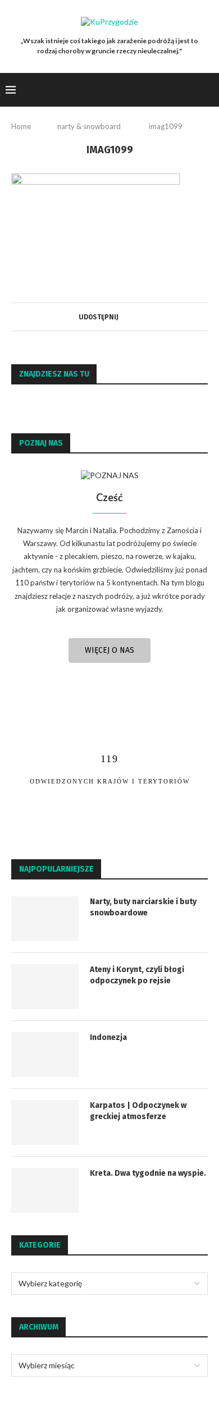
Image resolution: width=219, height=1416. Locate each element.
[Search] (207, 90)
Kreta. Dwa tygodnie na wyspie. (148, 1173)
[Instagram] (179, 90)
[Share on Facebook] (123, 317)
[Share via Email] (133, 317)
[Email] (191, 90)
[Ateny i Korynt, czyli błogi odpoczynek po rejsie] (45, 986)
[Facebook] (167, 90)
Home (21, 126)
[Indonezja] (45, 1054)
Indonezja (108, 1037)
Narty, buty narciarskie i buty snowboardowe (143, 907)
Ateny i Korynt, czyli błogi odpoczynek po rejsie (137, 975)
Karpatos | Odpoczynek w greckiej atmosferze (138, 1111)
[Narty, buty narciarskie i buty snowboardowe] (45, 918)
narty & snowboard (89, 126)
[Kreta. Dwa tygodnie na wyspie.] (45, 1190)
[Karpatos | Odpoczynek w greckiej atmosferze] (45, 1122)
